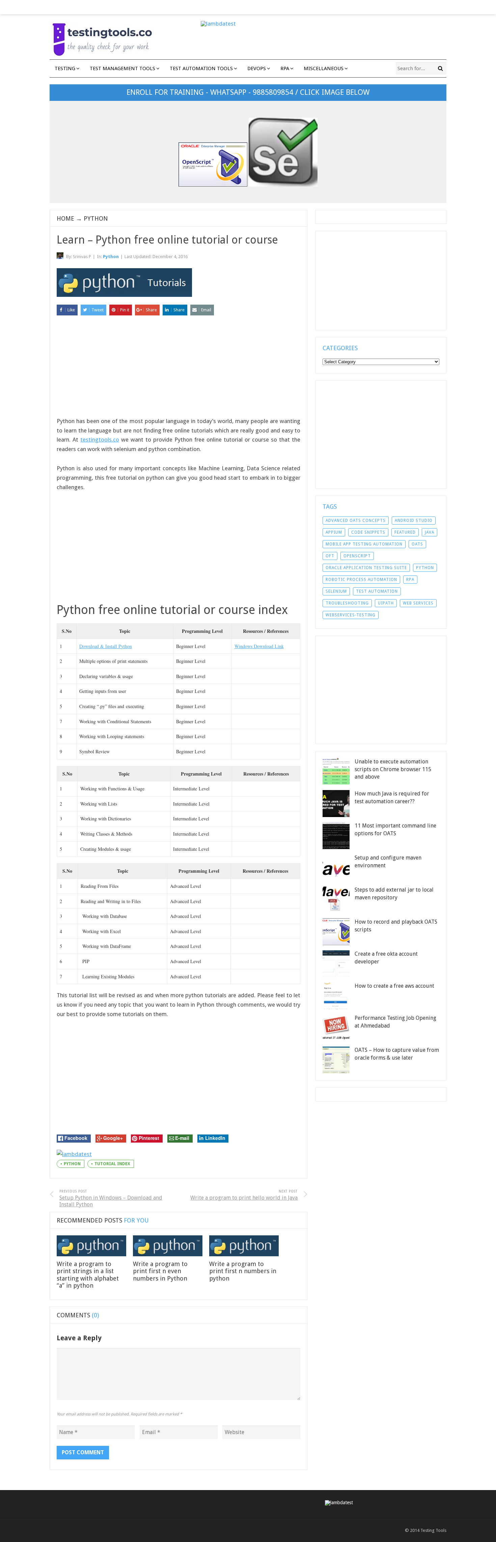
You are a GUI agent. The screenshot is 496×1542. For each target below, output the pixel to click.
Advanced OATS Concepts (356, 520)
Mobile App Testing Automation (364, 544)
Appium (334, 532)
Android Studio (414, 520)
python (72, 1163)
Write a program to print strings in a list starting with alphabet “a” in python (88, 1274)
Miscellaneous (323, 68)
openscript (357, 556)
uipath (386, 603)
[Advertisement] (178, 369)
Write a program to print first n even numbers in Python (160, 1271)
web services (418, 603)
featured (405, 532)
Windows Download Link (259, 646)
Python (96, 218)
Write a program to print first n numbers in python (242, 1271)
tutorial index (112, 1163)
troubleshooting (347, 603)
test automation (377, 591)
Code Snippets (368, 532)
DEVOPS (256, 68)
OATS (417, 544)
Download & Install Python (105, 646)
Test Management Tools (122, 68)
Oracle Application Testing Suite (366, 567)
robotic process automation (361, 579)
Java (429, 532)
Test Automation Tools (201, 68)
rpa (410, 579)
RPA (284, 68)
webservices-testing (351, 615)
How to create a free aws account (394, 986)
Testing (65, 68)
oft (330, 556)
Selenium (336, 591)
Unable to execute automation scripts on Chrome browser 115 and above (393, 769)
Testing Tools (433, 1530)
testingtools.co (99, 439)
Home (65, 218)
